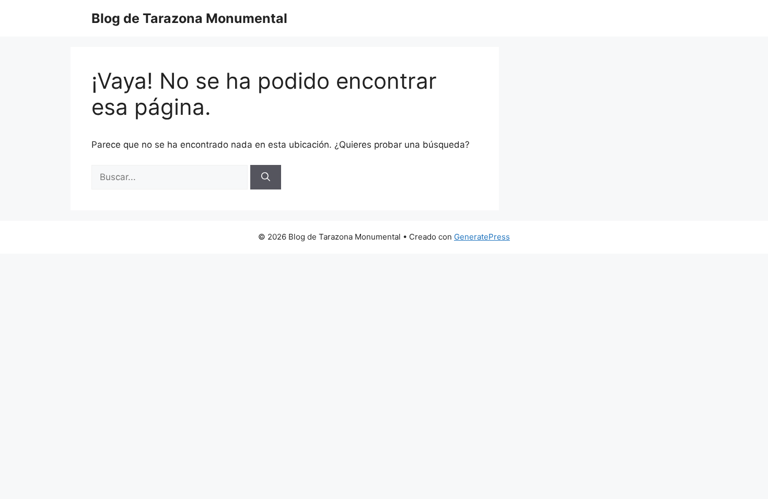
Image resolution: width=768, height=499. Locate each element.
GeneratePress (482, 237)
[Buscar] (265, 177)
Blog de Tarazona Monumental (189, 18)
